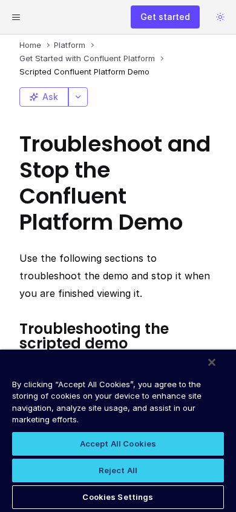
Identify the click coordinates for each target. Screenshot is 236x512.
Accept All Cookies (118, 443)
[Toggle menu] (16, 17)
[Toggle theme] (220, 17)
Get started (165, 17)
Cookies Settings (117, 497)
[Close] (211, 362)
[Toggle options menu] (78, 97)
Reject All (118, 470)
